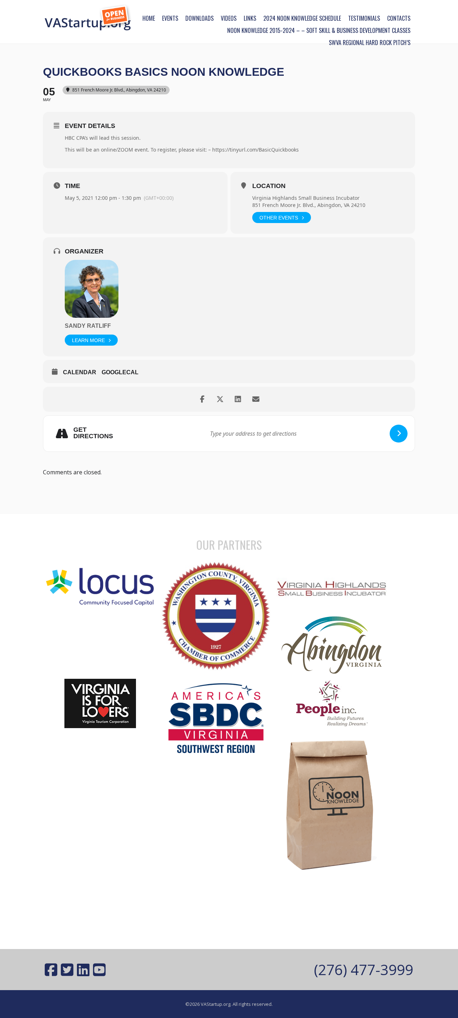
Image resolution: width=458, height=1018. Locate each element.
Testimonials (364, 18)
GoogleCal (120, 372)
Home (148, 18)
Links (250, 18)
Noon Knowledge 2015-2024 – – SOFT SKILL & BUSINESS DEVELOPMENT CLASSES (318, 30)
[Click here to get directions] (399, 434)
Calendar (79, 372)
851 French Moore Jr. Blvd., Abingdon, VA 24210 (308, 205)
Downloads (199, 18)
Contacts (398, 18)
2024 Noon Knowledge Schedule (302, 18)
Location (269, 186)
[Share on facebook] (202, 399)
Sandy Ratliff (88, 326)
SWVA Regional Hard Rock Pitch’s (369, 42)
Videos (229, 18)
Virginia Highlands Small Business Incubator (306, 197)
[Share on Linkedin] (238, 399)
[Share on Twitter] (220, 399)
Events (170, 18)
